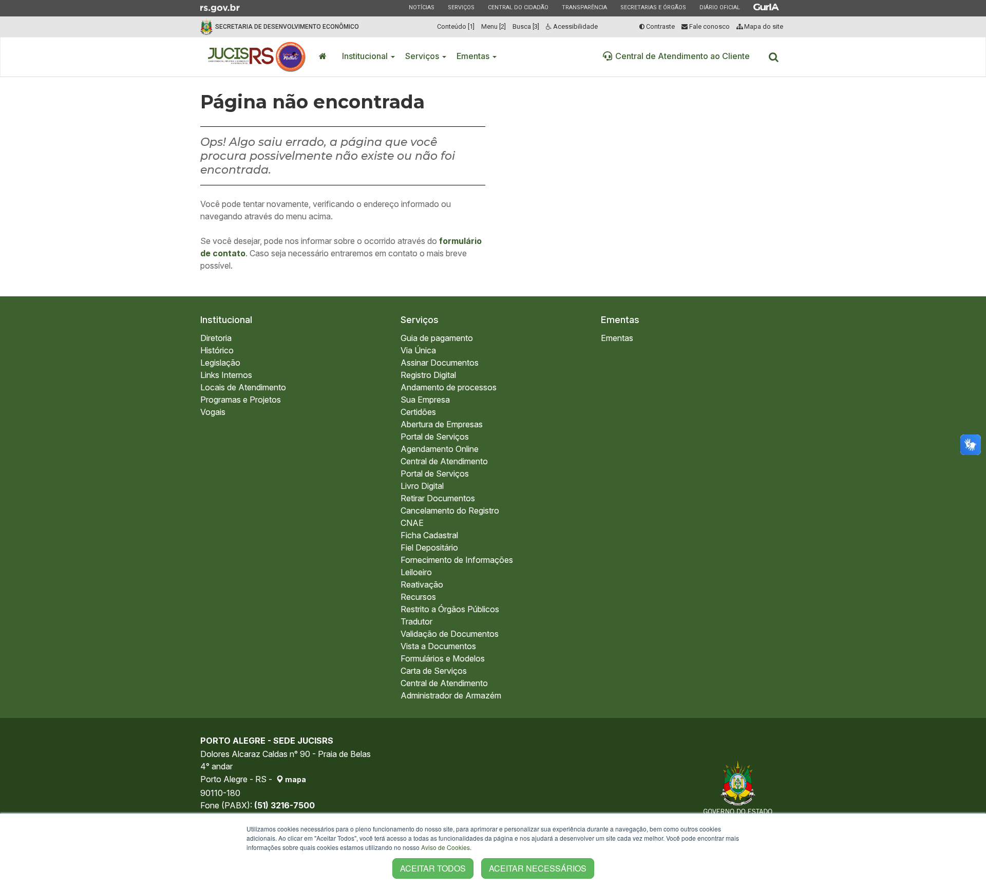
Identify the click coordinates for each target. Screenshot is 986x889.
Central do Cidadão (517, 7)
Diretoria (216, 338)
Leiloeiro (416, 572)
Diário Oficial (719, 7)
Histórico (217, 350)
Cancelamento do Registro (450, 510)
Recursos (418, 597)
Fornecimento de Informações (457, 560)
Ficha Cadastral (429, 535)
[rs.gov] (220, 7)
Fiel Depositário (429, 547)
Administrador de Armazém (451, 695)
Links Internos (226, 375)
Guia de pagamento (437, 338)
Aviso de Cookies (445, 847)
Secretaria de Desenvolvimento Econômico (287, 26)
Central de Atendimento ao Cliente (682, 56)
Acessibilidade (575, 26)
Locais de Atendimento (243, 387)
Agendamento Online (440, 449)
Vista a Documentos (438, 646)
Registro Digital (428, 375)
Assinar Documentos (440, 362)
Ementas (474, 56)
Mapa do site (763, 26)
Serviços (461, 7)
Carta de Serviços (434, 671)
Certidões (418, 412)
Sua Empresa (425, 399)
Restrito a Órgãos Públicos (450, 609)
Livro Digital (422, 486)
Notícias (421, 7)
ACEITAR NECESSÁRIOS (537, 868)
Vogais (212, 412)
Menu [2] (493, 26)
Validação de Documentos (450, 634)
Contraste (659, 26)
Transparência (584, 7)
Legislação (220, 362)
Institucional (366, 56)
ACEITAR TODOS (433, 868)
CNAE (412, 523)
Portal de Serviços (435, 436)
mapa (294, 779)
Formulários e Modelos (443, 658)
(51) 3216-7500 (284, 805)
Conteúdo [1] (456, 26)
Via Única (418, 350)
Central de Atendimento (444, 461)
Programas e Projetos (240, 399)
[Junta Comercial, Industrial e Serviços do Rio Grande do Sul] (257, 57)
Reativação (422, 584)
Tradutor (416, 621)
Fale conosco (709, 26)
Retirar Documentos (438, 498)
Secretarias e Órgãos (653, 7)
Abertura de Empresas (442, 424)
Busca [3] (526, 26)
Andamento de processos (449, 387)
